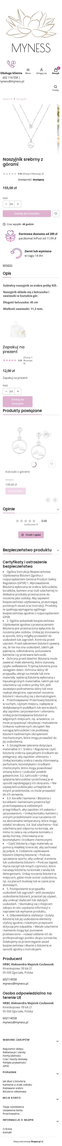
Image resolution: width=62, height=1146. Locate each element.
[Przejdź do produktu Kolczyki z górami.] (31, 443)
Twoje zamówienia (13, 1106)
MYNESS (7, 265)
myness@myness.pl (15, 983)
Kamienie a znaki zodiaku (17, 1084)
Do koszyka (15, 491)
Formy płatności (12, 1055)
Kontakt (7, 1132)
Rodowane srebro (13, 1088)
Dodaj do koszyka (26, 214)
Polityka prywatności (14, 1062)
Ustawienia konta (13, 1110)
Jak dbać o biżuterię (14, 1081)
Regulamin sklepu (13, 1048)
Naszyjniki (21, 98)
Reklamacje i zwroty (14, 1052)
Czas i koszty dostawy (15, 1059)
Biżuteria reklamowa (14, 1091)
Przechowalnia (11, 1113)
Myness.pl (7, 98)
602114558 (10, 979)
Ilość (5, 198)
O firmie (7, 1129)
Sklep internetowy (27, 1141)
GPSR (6, 1066)
